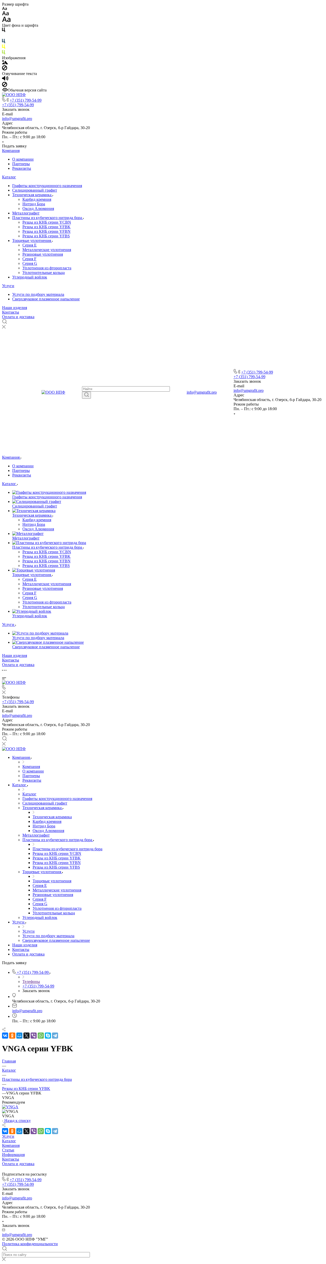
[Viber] (34, 1035)
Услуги (8, 286)
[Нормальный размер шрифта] (5, 14)
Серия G (29, 263)
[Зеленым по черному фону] (3, 53)
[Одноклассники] (12, 1035)
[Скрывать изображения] (4, 69)
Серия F (29, 259)
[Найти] (86, 395)
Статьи (8, 1150)
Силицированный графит (34, 190)
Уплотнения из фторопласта (46, 268)
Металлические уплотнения (46, 250)
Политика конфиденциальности (30, 1244)
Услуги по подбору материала (38, 294)
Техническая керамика (32, 195)
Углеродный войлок (29, 277)
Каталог (9, 177)
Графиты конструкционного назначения (47, 185)
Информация (13, 1154)
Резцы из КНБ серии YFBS (46, 236)
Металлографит (25, 213)
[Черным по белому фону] (3, 31)
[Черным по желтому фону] (3, 47)
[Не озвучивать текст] (4, 85)
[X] (26, 1035)
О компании (23, 159)
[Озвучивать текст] (5, 79)
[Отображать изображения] (5, 63)
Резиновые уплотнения (42, 254)
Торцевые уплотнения (32, 240)
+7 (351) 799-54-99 (26, 100)
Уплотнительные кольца (43, 272)
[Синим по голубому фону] (3, 42)
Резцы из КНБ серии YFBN (46, 231)
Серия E (29, 245)
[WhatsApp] (41, 1035)
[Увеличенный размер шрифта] (6, 21)
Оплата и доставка (18, 317)
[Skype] (48, 1035)
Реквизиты (21, 168)
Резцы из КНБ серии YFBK (46, 227)
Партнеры (21, 164)
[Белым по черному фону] (3, 36)
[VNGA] (10, 1107)
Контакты (10, 312)
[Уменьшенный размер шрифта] (4, 9)
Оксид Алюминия (38, 208)
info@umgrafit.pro (17, 118)
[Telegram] (55, 1035)
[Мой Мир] (19, 1035)
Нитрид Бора (33, 204)
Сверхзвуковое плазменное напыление (46, 299)
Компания (11, 150)
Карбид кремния (36, 199)
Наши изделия (14, 307)
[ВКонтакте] (5, 1035)
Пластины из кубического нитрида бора (47, 217)
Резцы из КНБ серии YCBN (46, 222)
